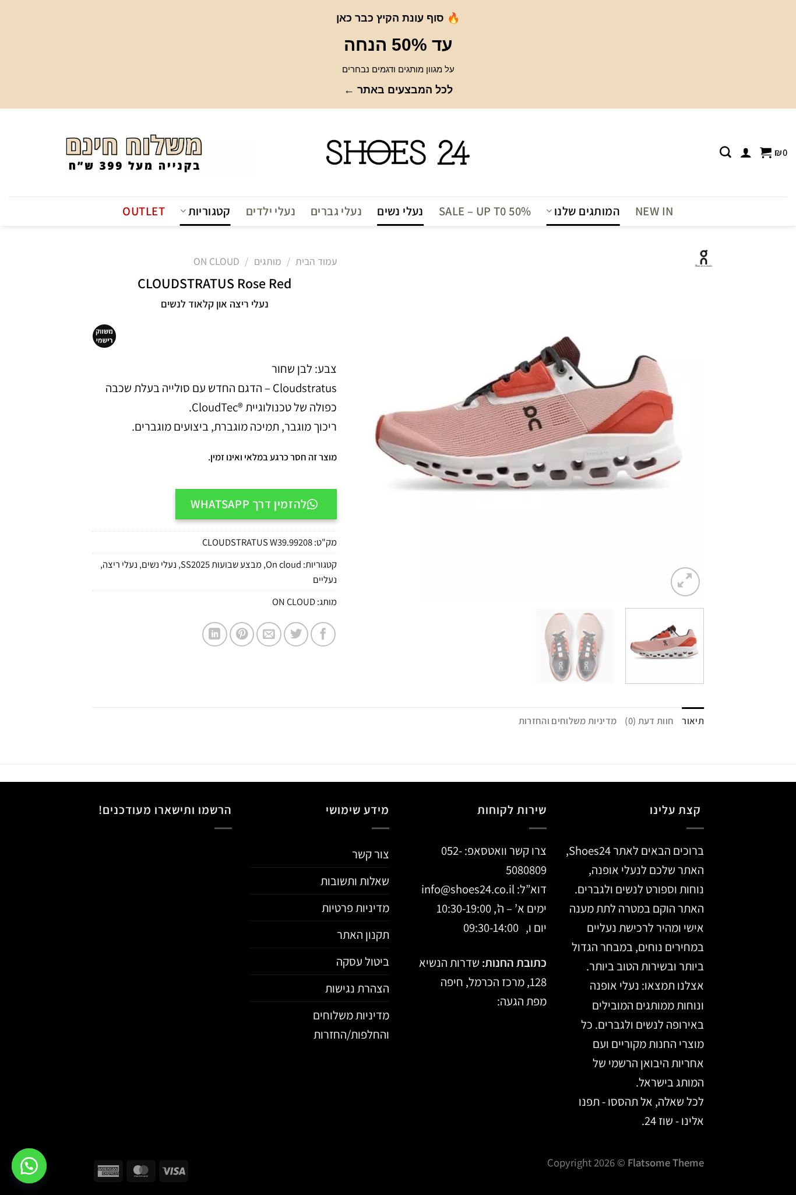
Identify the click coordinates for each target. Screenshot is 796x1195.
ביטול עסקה (362, 961)
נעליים (325, 579)
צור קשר (370, 854)
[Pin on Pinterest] (242, 634)
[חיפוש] (725, 152)
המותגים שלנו (587, 211)
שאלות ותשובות (354, 881)
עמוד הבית (316, 261)
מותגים (267, 261)
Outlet (143, 211)
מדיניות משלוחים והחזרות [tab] (568, 720)
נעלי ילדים (270, 211)
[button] (29, 1165)
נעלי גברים (336, 211)
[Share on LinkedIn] (214, 634)
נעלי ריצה (120, 564)
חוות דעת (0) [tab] (649, 720)
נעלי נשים (400, 211)
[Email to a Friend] (268, 634)
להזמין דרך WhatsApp (249, 504)
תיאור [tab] (693, 720)
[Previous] (682, 424)
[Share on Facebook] (323, 634)
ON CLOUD (293, 601)
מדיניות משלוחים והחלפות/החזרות (351, 1024)
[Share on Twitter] (296, 634)
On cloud (216, 261)
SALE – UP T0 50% (485, 211)
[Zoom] (685, 581)
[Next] (367, 424)
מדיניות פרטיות (355, 908)
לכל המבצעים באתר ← (398, 90)
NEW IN (654, 211)
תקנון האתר (363, 934)
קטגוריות (209, 211)
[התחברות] (746, 152)
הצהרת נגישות (357, 988)
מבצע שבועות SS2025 (221, 564)
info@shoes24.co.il (469, 889)
